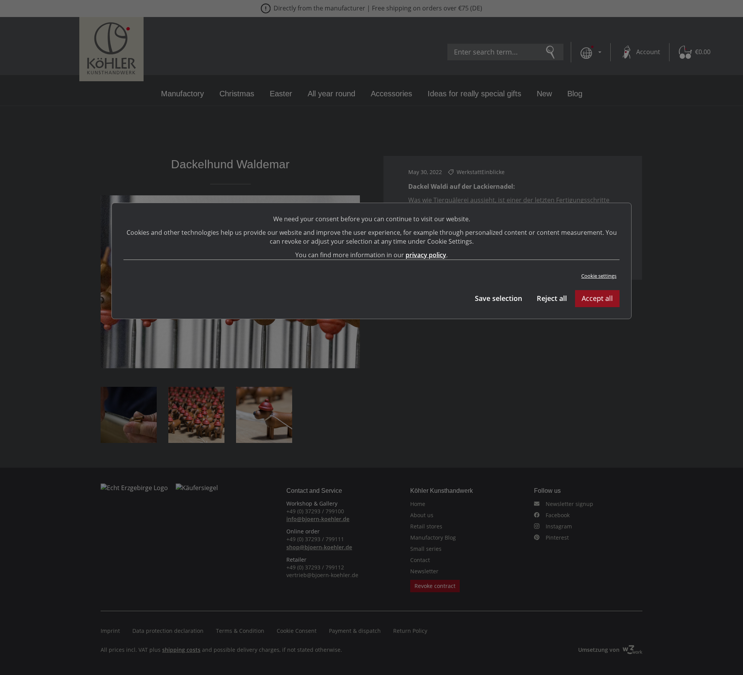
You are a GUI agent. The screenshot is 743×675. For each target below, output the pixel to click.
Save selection (498, 298)
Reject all (552, 298)
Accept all (597, 298)
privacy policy (426, 255)
